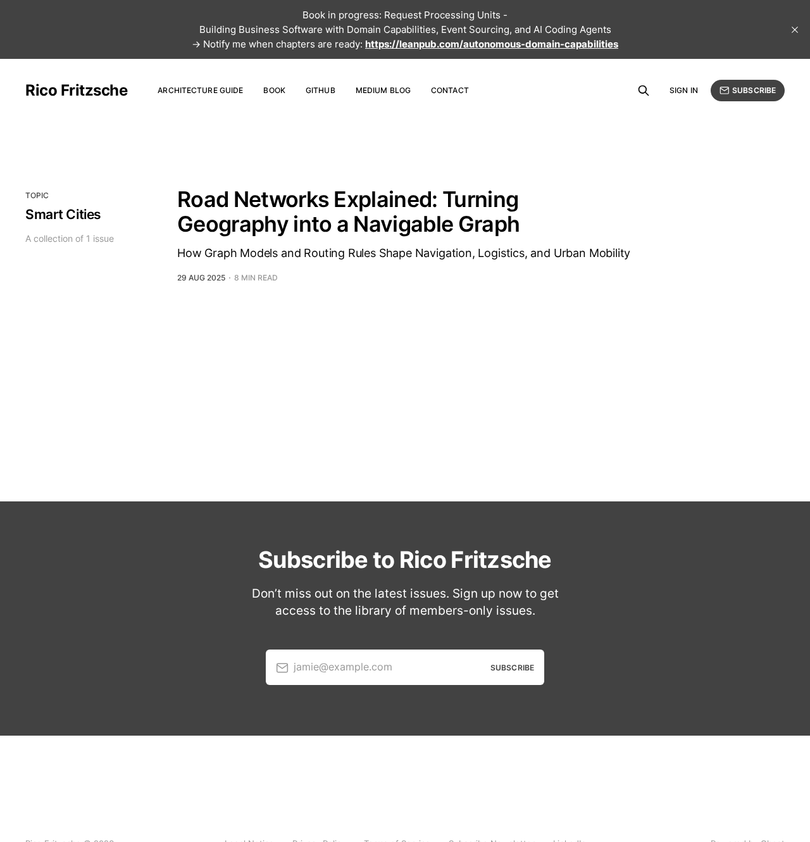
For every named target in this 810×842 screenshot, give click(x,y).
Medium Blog (383, 90)
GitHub (320, 90)
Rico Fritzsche (76, 90)
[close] (795, 30)
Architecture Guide (200, 90)
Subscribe (754, 90)
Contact (450, 90)
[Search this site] (643, 90)
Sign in (684, 90)
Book (274, 90)
